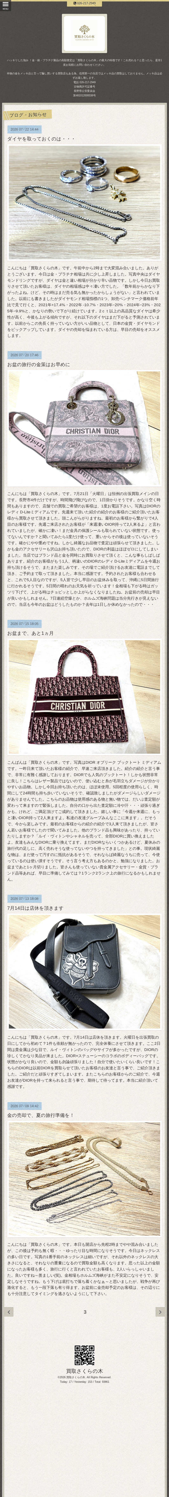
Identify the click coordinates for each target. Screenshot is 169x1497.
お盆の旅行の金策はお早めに (38, 364)
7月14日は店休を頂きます (35, 908)
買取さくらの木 (84, 1371)
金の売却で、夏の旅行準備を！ (40, 1115)
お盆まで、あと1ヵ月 (30, 633)
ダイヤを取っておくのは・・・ (41, 138)
